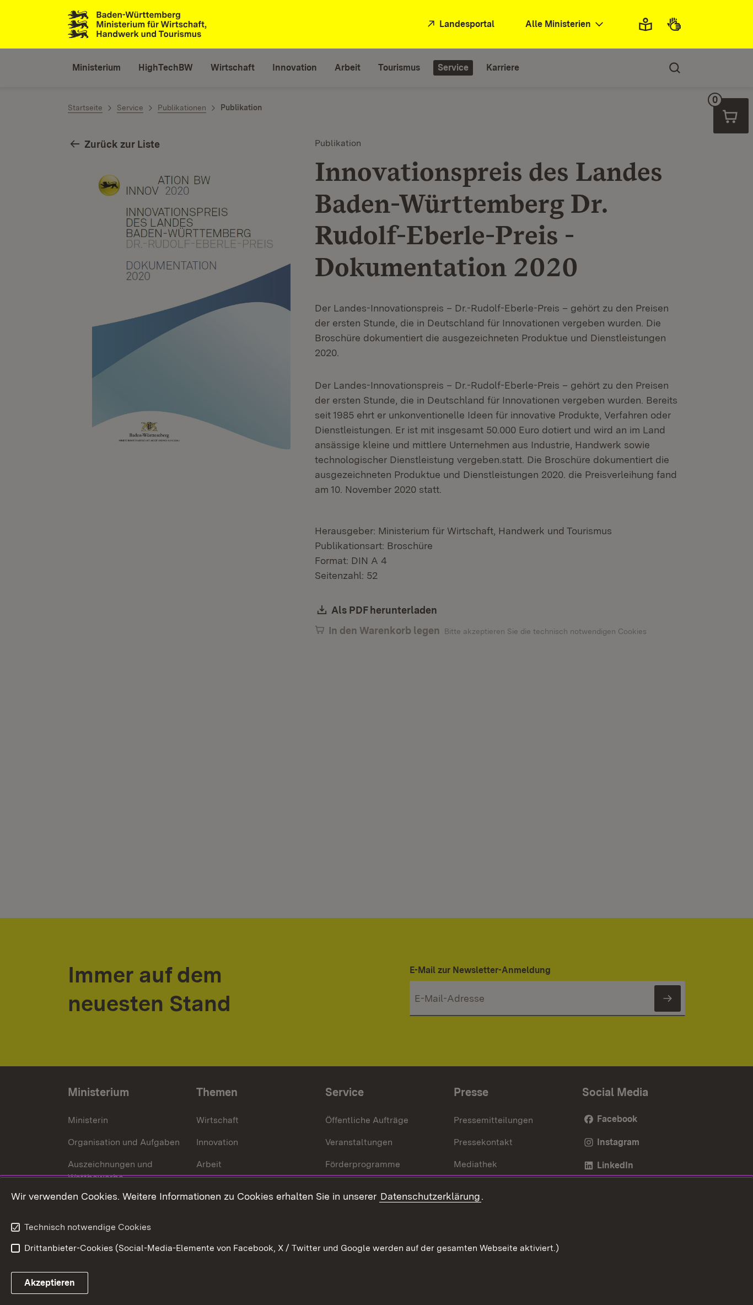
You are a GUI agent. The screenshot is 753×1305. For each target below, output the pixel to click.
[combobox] (565, 24)
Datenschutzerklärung (430, 1196)
